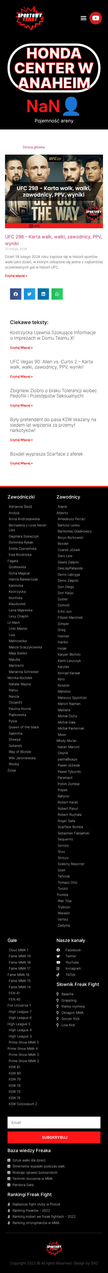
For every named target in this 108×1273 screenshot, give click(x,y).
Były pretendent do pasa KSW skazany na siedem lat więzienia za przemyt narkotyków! (53, 425)
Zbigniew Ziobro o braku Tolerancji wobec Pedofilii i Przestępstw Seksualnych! (53, 393)
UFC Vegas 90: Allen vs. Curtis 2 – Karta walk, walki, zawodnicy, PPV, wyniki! (51, 364)
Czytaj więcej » (16, 276)
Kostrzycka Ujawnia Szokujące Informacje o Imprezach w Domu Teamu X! (53, 335)
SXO (94, 1263)
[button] (83, 18)
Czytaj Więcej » (21, 347)
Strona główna (34, 147)
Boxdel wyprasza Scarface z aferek (46, 454)
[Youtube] (95, 18)
